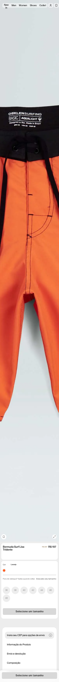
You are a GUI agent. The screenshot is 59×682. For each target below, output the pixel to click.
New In (6, 5)
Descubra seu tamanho (46, 579)
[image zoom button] (54, 537)
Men (13, 5)
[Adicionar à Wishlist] (3, 536)
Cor (4, 565)
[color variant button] (4, 570)
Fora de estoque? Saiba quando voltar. (19, 579)
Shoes (33, 5)
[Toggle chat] (54, 24)
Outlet (42, 5)
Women (23, 5)
